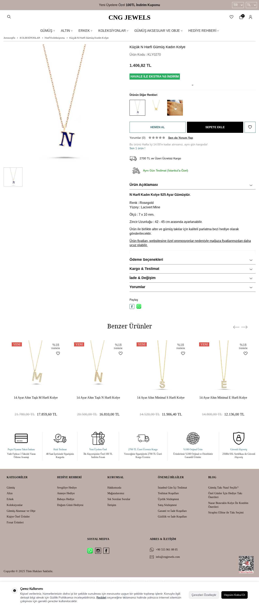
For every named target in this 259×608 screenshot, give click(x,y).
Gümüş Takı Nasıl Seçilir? (223, 487)
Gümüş (46, 30)
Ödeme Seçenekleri (146, 260)
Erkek (84, 30)
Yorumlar (137, 287)
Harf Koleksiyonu (55, 37)
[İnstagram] (98, 551)
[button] (236, 327)
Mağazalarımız (115, 493)
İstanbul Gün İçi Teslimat (172, 487)
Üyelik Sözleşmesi (168, 499)
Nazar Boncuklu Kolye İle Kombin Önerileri (228, 505)
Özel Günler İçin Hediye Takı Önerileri (225, 495)
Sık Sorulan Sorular (118, 499)
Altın (65, 30)
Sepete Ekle (215, 127)
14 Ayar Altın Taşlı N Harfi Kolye (98, 397)
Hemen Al (157, 127)
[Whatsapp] (90, 551)
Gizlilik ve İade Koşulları (172, 516)
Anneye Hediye (66, 493)
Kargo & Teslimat (144, 269)
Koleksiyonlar (112, 30)
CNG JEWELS (129, 17)
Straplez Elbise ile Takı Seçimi (226, 512)
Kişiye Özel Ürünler (18, 516)
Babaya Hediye (65, 499)
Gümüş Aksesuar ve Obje (157, 30)
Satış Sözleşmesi (167, 505)
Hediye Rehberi (202, 30)
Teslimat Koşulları (168, 493)
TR (235, 5)
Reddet (101, 597)
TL (249, 5)
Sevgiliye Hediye (67, 487)
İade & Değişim (143, 278)
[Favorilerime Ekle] (55, 353)
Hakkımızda (114, 487)
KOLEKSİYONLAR (30, 37)
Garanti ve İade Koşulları (172, 510)
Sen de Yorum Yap (180, 137)
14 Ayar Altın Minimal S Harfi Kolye (161, 397)
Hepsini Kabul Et (234, 595)
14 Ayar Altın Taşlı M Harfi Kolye (36, 397)
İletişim (111, 505)
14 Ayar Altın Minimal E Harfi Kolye (223, 397)
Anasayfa (9, 37)
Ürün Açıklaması (144, 185)
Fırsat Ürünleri (15, 522)
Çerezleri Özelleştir (204, 595)
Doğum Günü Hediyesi (70, 505)
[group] (64, 104)
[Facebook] (106, 551)
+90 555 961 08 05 (167, 549)
